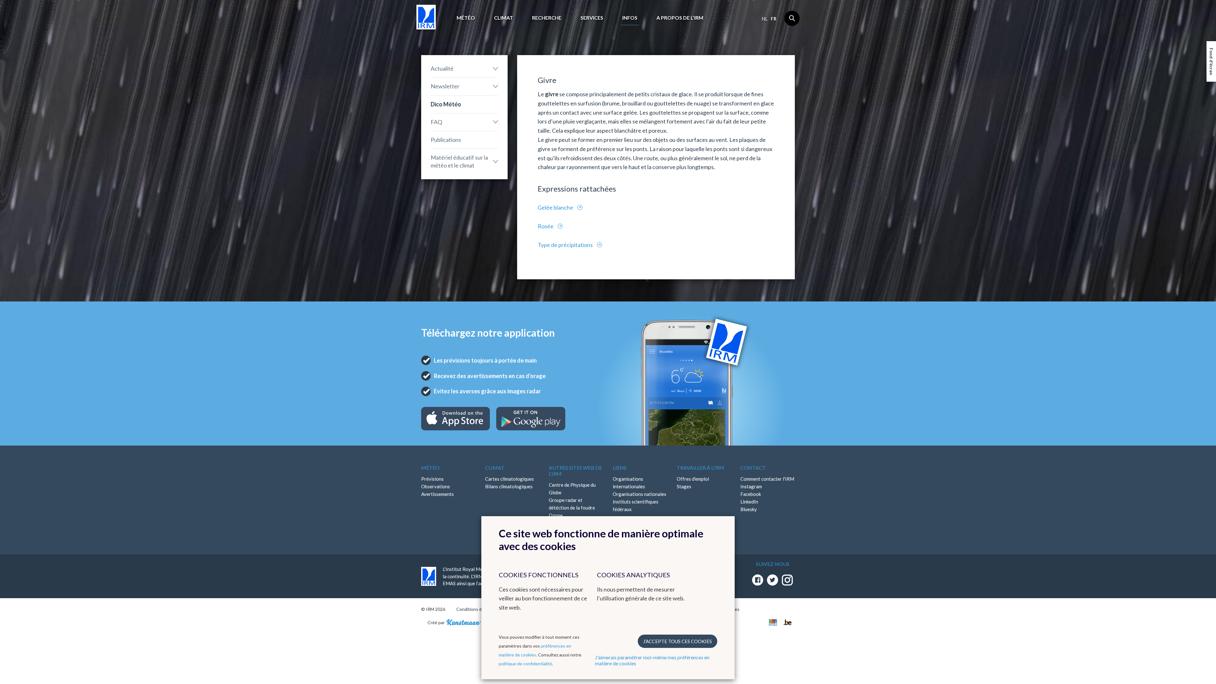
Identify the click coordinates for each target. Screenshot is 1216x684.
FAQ (436, 121)
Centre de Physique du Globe (572, 488)
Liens (619, 468)
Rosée (546, 226)
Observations (435, 486)
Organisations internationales (629, 482)
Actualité (442, 68)
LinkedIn (749, 501)
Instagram (751, 486)
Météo (466, 18)
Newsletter (445, 86)
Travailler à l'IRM (700, 468)
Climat (503, 18)
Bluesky (748, 509)
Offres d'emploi (693, 479)
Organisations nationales (639, 494)
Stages (684, 486)
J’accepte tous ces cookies (677, 641)
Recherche (546, 18)
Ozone (556, 515)
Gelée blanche (556, 207)
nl (765, 19)
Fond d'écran (1211, 61)
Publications (446, 139)
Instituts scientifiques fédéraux (635, 505)
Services (591, 18)
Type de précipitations (566, 244)
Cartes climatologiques (509, 479)
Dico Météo (446, 104)
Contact (753, 468)
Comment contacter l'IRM (767, 479)
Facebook (750, 494)
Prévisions (432, 479)
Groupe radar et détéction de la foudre (572, 503)
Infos (629, 18)
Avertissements (437, 494)
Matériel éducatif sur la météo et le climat (459, 161)
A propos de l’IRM (679, 18)
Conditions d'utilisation (479, 609)
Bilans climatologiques (509, 486)
